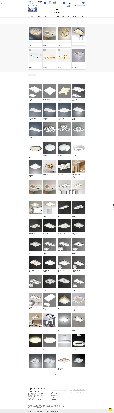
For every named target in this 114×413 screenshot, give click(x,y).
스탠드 (52, 16)
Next (35, 9)
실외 (76, 16)
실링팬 (46, 16)
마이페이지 (75, 5)
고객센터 (48, 5)
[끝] (64, 374)
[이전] (50, 374)
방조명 (39, 16)
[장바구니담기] (113, 206)
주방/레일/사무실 (56, 16)
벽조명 (49, 16)
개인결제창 (39, 5)
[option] (32, 9)
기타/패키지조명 (82, 16)
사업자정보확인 (60, 405)
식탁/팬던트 (42, 16)
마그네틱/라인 (72, 16)
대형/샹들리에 (33, 16)
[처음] (49, 374)
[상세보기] (36, 39)
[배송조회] (113, 210)
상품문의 (36, 5)
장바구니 (72, 5)
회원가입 (69, 5)
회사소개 (45, 5)
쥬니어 (78, 16)
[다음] (63, 374)
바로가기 (34, 5)
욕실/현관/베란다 (62, 16)
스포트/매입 (67, 16)
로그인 (66, 5)
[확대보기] (34, 39)
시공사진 (42, 5)
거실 (36, 16)
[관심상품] (35, 39)
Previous (29, 9)
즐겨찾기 (30, 5)
